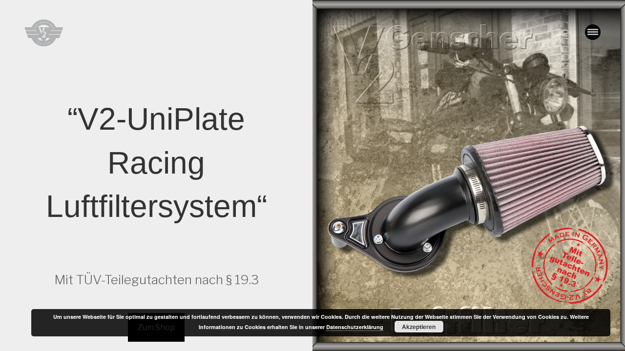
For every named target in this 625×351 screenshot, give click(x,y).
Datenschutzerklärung (354, 327)
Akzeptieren (419, 326)
